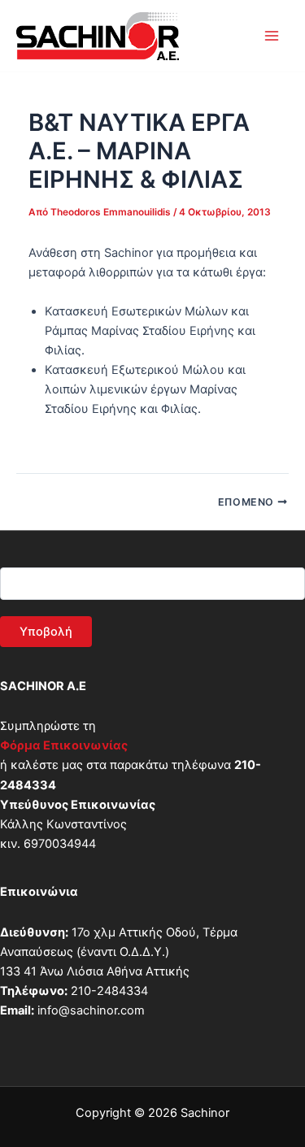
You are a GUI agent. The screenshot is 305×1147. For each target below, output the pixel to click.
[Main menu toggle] (272, 36)
